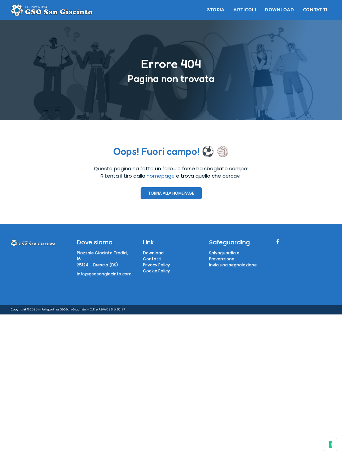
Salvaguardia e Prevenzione (224, 256)
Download (153, 253)
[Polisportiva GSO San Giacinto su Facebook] (277, 241)
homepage (161, 175)
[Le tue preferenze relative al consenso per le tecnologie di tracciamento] (330, 444)
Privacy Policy (156, 265)
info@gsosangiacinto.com (104, 274)
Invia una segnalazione (233, 265)
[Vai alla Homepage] (52, 10)
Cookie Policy (156, 271)
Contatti (152, 259)
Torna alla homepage (171, 193)
